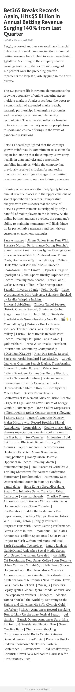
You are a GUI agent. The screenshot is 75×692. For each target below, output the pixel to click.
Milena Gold (12, 393)
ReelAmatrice (13, 511)
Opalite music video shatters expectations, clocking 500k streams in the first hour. (38, 432)
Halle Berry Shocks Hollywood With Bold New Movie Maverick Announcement (37, 570)
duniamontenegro (16, 467)
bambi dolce (12, 486)
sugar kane (22, 250)
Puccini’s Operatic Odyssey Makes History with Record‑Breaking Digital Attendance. (34, 422)
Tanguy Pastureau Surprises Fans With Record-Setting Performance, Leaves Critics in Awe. (38, 526)
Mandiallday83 (14, 324)
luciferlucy (11, 610)
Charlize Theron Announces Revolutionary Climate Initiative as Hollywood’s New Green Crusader (37, 501)
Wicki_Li (44, 585)
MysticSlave (50, 359)
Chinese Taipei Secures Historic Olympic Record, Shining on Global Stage (35, 309)
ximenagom (25, 408)
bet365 (7, 40)
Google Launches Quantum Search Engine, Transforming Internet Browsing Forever (38, 363)
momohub (44, 531)
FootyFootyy (46, 260)
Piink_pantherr (14, 457)
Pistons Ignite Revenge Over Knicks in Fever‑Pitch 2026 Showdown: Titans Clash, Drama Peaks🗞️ (38, 255)
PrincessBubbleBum (17, 304)
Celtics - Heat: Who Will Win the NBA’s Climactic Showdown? (36, 265)
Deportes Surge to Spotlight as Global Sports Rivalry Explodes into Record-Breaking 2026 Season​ (37, 275)
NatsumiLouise (53, 378)
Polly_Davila (49, 289)
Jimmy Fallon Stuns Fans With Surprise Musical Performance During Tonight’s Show (36, 245)
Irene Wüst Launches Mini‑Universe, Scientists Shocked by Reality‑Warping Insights (38, 294)
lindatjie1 (46, 595)
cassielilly (59, 555)
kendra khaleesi (56, 545)
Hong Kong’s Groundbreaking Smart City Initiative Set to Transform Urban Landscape (34, 491)
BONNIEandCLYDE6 (17, 354)
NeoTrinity (35, 639)
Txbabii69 (33, 565)
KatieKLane (55, 280)
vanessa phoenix (32, 496)
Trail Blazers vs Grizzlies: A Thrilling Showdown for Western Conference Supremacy (36, 472)
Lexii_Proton (22, 521)
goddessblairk (13, 344)
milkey (8, 334)
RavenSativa (31, 649)
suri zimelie (35, 575)
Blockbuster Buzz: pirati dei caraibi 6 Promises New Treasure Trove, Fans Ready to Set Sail (38, 580)
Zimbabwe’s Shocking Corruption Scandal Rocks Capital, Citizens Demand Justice (33, 634)
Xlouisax (9, 447)
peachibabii (22, 314)
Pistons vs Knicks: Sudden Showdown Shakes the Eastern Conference (37, 644)
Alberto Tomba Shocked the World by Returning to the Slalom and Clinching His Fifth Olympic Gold (36, 600)
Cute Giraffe (32, 270)
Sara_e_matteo (14, 240)
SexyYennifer (34, 437)
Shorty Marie (15, 418)
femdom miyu (31, 477)
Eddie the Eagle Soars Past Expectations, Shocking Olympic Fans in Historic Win (37, 516)
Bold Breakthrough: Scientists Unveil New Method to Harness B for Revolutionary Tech (37, 654)
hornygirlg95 (32, 427)
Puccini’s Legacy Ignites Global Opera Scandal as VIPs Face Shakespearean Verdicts (38, 590)
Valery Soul (51, 368)
